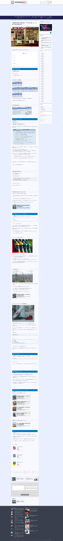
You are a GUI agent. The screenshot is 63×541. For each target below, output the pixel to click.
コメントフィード (43, 108)
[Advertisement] (31, 10)
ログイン (42, 106)
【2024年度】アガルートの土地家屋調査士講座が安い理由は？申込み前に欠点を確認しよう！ (19, 533)
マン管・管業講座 (32, 17)
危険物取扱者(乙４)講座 (50, 17)
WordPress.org (43, 109)
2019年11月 (42, 83)
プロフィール (41, 118)
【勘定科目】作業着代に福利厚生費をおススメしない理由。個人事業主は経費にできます (19, 526)
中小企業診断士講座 (36, 17)
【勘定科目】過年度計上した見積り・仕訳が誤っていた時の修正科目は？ (19, 530)
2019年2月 (42, 98)
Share (25, 471)
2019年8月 (42, 88)
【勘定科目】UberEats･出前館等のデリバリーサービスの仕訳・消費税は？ (19, 523)
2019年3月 (42, 96)
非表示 (26, 53)
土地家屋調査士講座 (18, 17)
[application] (46, 27)
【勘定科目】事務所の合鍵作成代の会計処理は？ (46, 43)
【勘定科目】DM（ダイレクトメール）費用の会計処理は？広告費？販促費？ (46, 45)
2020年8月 (42, 68)
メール (26, 488)
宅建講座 (15, 16)
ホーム (12, 16)
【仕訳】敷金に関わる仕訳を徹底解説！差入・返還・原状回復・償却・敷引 (19, 536)
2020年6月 (42, 71)
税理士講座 (27, 17)
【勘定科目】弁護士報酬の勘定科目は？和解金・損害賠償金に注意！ (46, 38)
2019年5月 (42, 93)
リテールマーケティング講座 (47, 17)
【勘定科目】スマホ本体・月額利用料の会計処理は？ (46, 48)
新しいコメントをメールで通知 (17, 490)
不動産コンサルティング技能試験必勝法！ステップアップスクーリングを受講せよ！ (19, 517)
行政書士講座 (24, 17)
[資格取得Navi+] (19, 2)
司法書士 (30, 16)
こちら (15, 185)
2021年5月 (42, 58)
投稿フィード (42, 107)
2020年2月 (42, 78)
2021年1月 (42, 61)
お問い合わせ (41, 121)
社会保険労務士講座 (21, 17)
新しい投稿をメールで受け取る (17, 492)
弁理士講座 (39, 17)
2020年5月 (42, 73)
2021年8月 (42, 56)
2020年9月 (42, 66)
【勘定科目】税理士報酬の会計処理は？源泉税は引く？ (46, 40)
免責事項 (18, 540)
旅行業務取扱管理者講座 (41, 17)
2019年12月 (42, 81)
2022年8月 (42, 53)
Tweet (16, 471)
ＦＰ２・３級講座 (44, 17)
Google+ (33, 471)
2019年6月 (42, 91)
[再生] (40, 30)
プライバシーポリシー (14, 540)
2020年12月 (42, 63)
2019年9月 (42, 86)
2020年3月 (42, 76)
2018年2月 (42, 101)
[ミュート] (49, 30)
